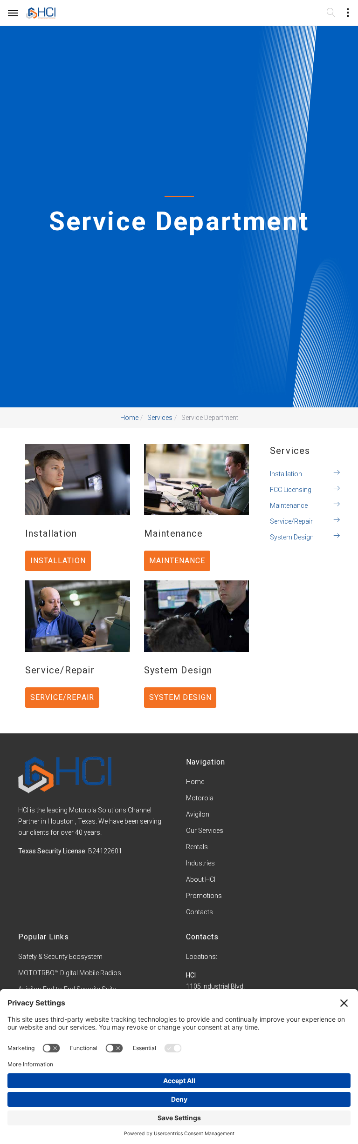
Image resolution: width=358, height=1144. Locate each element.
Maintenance (289, 505)
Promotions (204, 895)
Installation (286, 474)
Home (129, 417)
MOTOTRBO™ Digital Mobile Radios (69, 973)
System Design (292, 537)
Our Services (204, 830)
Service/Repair (291, 521)
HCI (191, 975)
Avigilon (197, 814)
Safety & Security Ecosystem (60, 956)
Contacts (199, 912)
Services (159, 417)
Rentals (197, 847)
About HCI (200, 879)
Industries (200, 863)
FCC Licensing (290, 489)
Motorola (199, 798)
